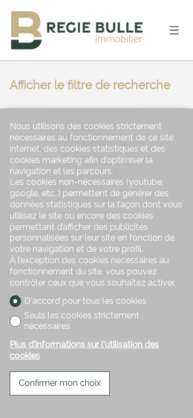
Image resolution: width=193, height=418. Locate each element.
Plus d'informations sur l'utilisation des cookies (84, 350)
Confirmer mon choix (60, 383)
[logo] (77, 30)
